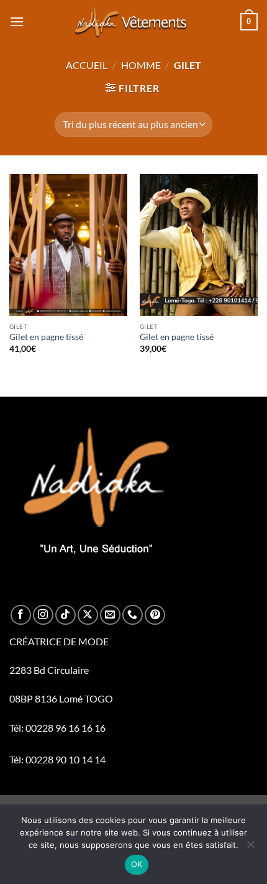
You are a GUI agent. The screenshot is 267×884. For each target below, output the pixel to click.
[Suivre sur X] (88, 615)
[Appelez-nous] (132, 615)
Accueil (86, 65)
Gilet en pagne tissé (46, 337)
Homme (141, 65)
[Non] (250, 848)
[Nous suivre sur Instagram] (43, 615)
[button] (16, 21)
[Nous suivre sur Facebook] (21, 615)
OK (137, 864)
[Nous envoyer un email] (110, 615)
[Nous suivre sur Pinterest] (155, 615)
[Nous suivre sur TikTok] (65, 615)
